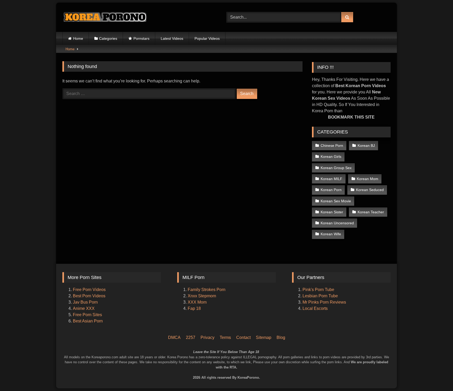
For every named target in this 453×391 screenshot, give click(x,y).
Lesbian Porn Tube (320, 296)
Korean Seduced (370, 190)
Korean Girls (331, 156)
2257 (190, 337)
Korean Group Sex (336, 168)
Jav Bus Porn (85, 302)
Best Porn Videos (89, 296)
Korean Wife (331, 234)
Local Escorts (315, 308)
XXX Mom (198, 302)
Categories (108, 38)
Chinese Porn (332, 145)
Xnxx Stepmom (202, 296)
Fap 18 (194, 308)
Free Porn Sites (87, 314)
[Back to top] (442, 365)
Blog (281, 337)
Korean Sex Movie (336, 201)
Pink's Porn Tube (318, 289)
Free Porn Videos (89, 289)
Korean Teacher (371, 212)
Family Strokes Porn (206, 289)
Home (78, 38)
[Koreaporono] (104, 17)
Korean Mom (367, 179)
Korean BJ (366, 145)
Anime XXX (84, 308)
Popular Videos (207, 38)
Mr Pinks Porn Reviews (325, 302)
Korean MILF (331, 179)
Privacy (207, 337)
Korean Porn (331, 190)
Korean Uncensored (337, 223)
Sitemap (263, 337)
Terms (225, 337)
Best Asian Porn (88, 321)
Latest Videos (172, 38)
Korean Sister (332, 212)
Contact (243, 337)
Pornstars (141, 38)
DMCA (174, 337)
